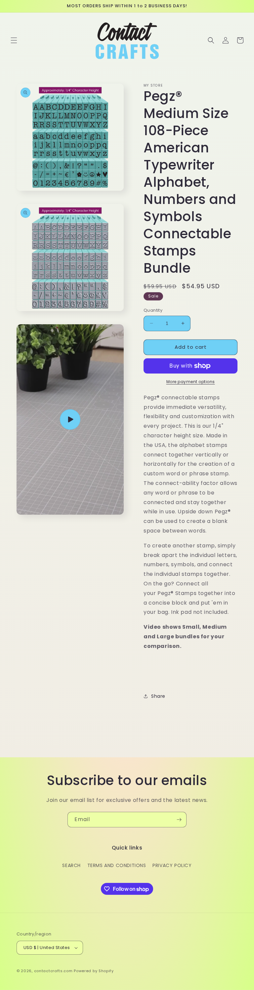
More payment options (190, 381)
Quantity (153, 310)
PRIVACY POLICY (171, 865)
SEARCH (71, 865)
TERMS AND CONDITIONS (116, 865)
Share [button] (158, 696)
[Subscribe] (179, 819)
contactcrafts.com (53, 970)
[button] (14, 40)
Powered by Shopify (94, 970)
